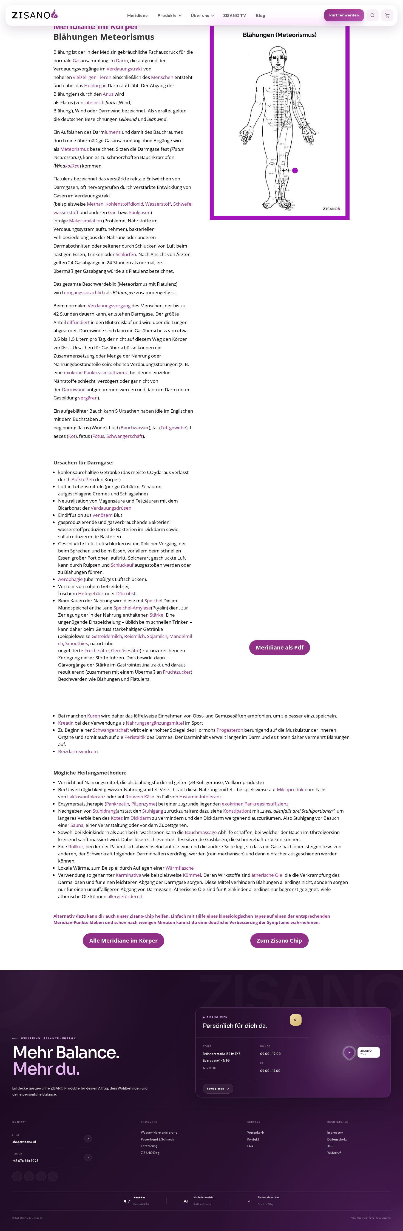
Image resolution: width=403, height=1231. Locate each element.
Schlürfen (126, 254)
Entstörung (149, 1146)
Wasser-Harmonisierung (159, 1132)
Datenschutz (337, 1139)
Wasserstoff (158, 204)
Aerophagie (71, 579)
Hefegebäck (91, 593)
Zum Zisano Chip (279, 940)
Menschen (162, 77)
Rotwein (134, 796)
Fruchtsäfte (96, 650)
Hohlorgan (95, 85)
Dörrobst (125, 593)
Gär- (112, 212)
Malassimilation (85, 220)
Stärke (156, 615)
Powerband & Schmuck (157, 1139)
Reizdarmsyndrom (78, 751)
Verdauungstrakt (124, 69)
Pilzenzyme (143, 804)
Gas (77, 60)
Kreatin (66, 723)
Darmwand (74, 389)
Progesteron (230, 730)
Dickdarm (140, 818)
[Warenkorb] (387, 15)
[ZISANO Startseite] (40, 15)
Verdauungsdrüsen (111, 508)
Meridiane (137, 15)
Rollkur (75, 846)
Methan (95, 204)
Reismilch (134, 636)
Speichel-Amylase (132, 608)
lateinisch (94, 102)
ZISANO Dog (150, 1153)
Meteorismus (74, 149)
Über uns (200, 15)
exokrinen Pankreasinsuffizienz (255, 804)
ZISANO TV (234, 15)
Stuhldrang (104, 811)
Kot (71, 436)
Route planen (218, 1088)
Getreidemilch (107, 636)
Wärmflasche (180, 868)
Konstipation (236, 811)
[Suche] (373, 15)
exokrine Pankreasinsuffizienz (96, 372)
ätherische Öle (266, 875)
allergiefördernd (124, 896)
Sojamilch (157, 636)
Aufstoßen (83, 479)
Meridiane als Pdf (279, 647)
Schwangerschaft (124, 436)
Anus (108, 94)
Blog (260, 15)
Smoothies (76, 643)
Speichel (153, 600)
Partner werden (344, 15)
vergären (88, 398)
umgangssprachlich (84, 292)
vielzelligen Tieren (92, 77)
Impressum (335, 1132)
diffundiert (78, 322)
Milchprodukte (293, 789)
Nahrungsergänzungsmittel (155, 723)
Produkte (167, 15)
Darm (122, 60)
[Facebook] (29, 1176)
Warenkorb (255, 1132)
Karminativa (129, 875)
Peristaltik (135, 737)
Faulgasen (140, 212)
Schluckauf (123, 565)
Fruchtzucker (177, 672)
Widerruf (334, 1153)
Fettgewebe (173, 427)
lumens (113, 132)
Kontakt (253, 1139)
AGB (330, 1146)
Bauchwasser (135, 427)
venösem (103, 515)
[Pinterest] (41, 1176)
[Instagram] (17, 1176)
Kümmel (192, 875)
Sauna (76, 825)
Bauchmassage (201, 832)
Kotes (117, 818)
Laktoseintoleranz (86, 796)
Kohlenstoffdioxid (124, 204)
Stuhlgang (152, 811)
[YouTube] (53, 1176)
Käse (149, 796)
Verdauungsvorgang (109, 305)
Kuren (93, 716)
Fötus (98, 436)
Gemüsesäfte (125, 650)
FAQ (250, 1146)
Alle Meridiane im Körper (123, 940)
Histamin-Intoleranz (200, 796)
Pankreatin (117, 804)
